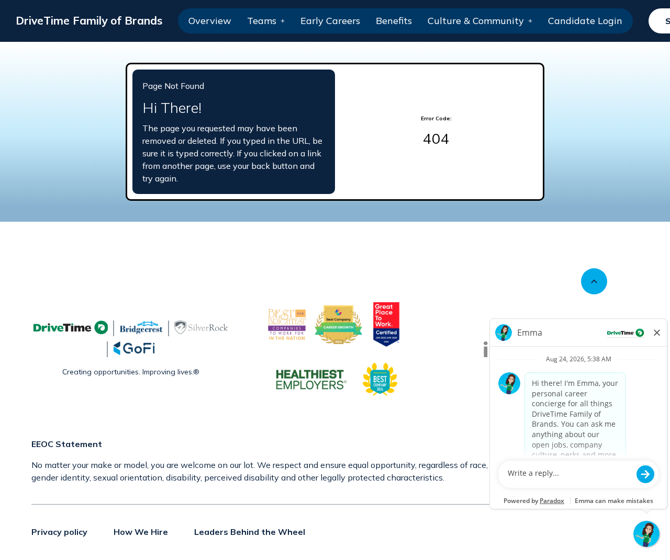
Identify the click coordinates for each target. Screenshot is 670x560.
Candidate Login (585, 21)
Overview (209, 21)
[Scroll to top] (594, 281)
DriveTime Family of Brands (89, 20)
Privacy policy (59, 532)
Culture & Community (476, 21)
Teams (261, 21)
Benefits (394, 21)
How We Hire (141, 532)
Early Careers (330, 21)
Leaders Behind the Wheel (249, 532)
